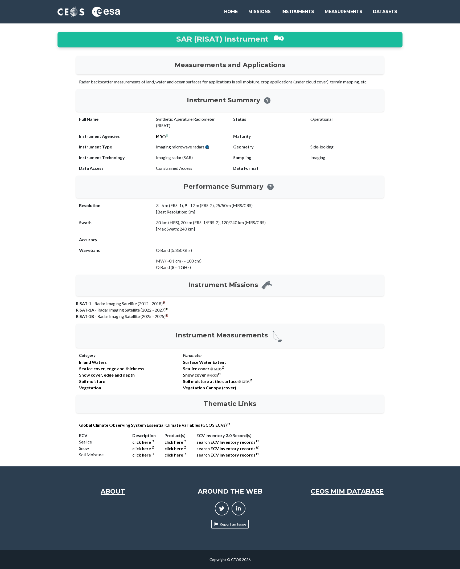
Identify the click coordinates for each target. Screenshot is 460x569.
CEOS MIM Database (347, 491)
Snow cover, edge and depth (107, 375)
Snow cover (194, 375)
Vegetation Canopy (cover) (209, 388)
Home (231, 11)
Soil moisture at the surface (210, 381)
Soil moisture (92, 381)
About (113, 491)
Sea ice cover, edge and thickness (111, 368)
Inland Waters (93, 362)
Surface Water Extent (204, 362)
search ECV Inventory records (226, 442)
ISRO (161, 137)
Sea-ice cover (196, 368)
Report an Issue (233, 524)
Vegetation (90, 388)
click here (142, 442)
